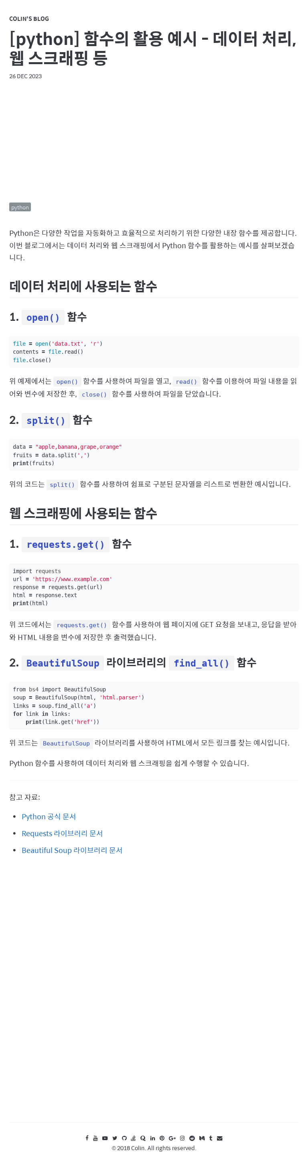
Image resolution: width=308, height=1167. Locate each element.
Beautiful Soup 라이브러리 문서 (72, 850)
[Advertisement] (154, 141)
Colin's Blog (29, 18)
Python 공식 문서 (49, 816)
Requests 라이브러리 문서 (62, 833)
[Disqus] (153, 996)
